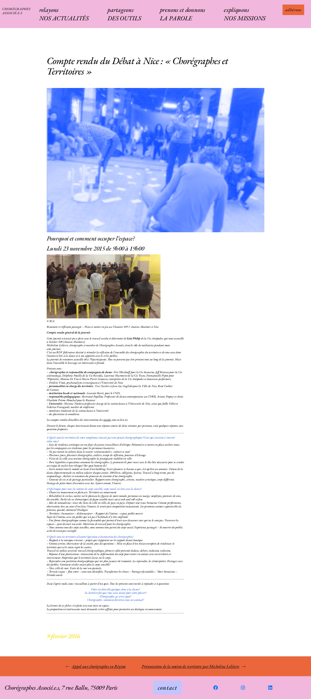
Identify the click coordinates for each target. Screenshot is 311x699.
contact (167, 687)
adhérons (293, 9)
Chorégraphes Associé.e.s (16, 11)
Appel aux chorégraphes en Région (99, 666)
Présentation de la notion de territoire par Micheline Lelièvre (190, 666)
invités (107, 420)
